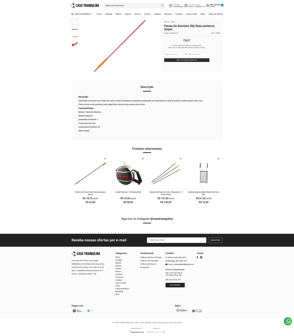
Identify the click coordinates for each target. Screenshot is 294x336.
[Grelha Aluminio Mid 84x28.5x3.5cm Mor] (203, 182)
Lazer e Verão (120, 283)
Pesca (117, 257)
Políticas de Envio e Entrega (150, 257)
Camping (118, 260)
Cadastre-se (200, 6)
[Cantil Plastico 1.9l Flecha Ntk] (128, 182)
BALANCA (119, 291)
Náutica (118, 263)
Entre (191, 6)
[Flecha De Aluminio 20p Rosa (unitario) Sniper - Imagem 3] (75, 37)
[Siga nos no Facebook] (197, 258)
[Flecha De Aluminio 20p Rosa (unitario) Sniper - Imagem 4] (75, 44)
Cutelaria (118, 280)
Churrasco (119, 277)
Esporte (118, 266)
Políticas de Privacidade (149, 261)
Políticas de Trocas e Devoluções (148, 265)
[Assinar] (215, 240)
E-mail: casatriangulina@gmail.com (180, 264)
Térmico (118, 269)
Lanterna (118, 274)
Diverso (118, 271)
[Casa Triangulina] (85, 5)
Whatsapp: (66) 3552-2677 (177, 261)
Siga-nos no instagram (147, 218)
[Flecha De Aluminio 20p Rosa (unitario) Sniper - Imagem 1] (75, 22)
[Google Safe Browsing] (197, 311)
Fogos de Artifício (122, 289)
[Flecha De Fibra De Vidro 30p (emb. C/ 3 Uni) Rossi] (166, 182)
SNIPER (218, 33)
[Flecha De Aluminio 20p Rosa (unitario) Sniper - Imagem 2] (75, 29)
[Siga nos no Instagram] (201, 258)
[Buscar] (162, 5)
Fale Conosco (175, 285)
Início (167, 22)
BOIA (117, 294)
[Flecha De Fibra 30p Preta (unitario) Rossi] (90, 182)
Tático (173, 22)
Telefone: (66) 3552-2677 (176, 257)
